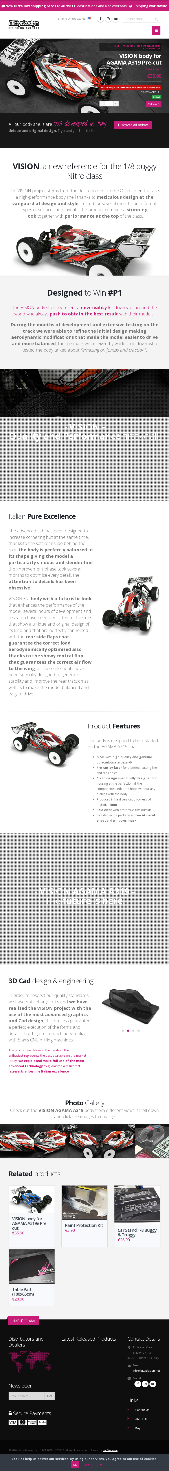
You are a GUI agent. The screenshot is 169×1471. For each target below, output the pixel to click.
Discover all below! (133, 124)
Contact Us (142, 1410)
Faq (137, 1428)
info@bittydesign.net (146, 1371)
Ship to (72, 18)
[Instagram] (108, 18)
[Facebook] (100, 18)
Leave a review (153, 68)
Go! (49, 1396)
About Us (141, 1419)
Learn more (93, 1464)
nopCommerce (110, 1450)
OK (75, 1465)
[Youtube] (116, 18)
